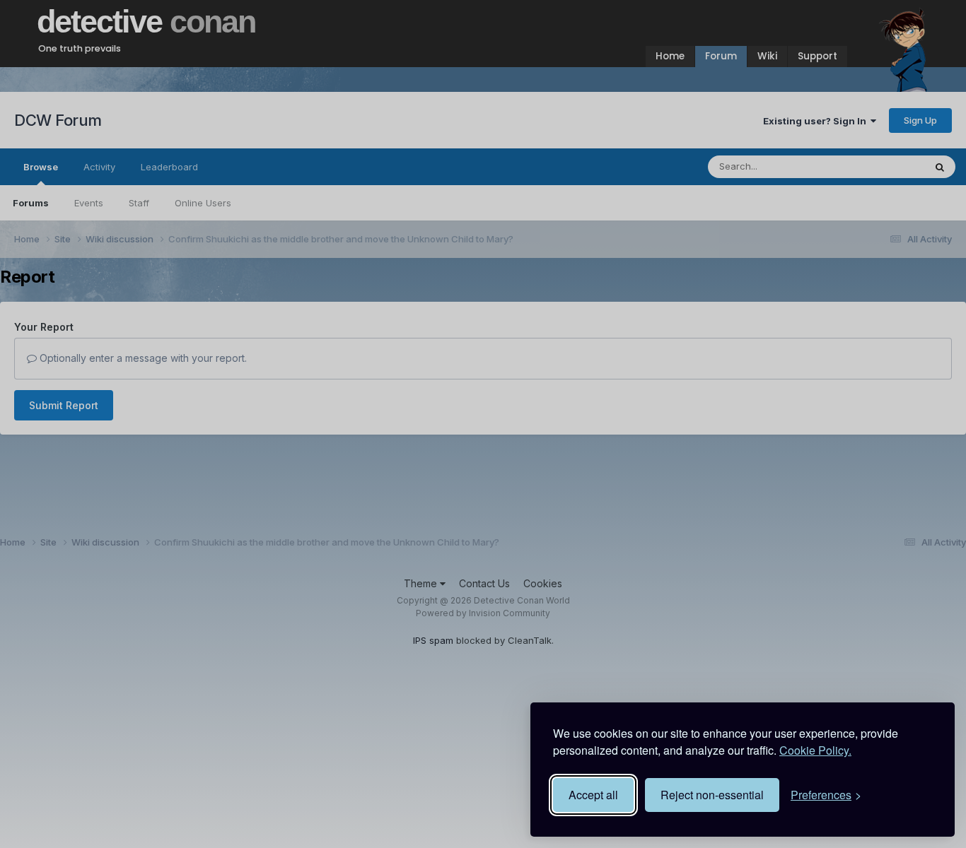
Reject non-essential (712, 795)
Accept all (593, 795)
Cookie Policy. (815, 750)
